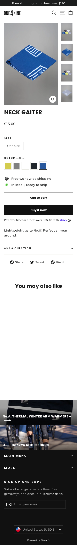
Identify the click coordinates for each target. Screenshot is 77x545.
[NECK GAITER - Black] (19, 380)
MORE (9, 468)
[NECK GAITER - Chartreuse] (6, 380)
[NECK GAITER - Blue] (24, 380)
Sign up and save (23, 482)
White (25, 165)
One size (13, 146)
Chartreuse (7, 165)
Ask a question (17, 248)
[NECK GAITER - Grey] (10, 380)
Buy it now (39, 210)
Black (34, 165)
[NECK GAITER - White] (15, 380)
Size (7, 138)
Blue (43, 165)
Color (14, 158)
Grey (16, 165)
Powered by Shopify (38, 540)
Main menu (15, 456)
